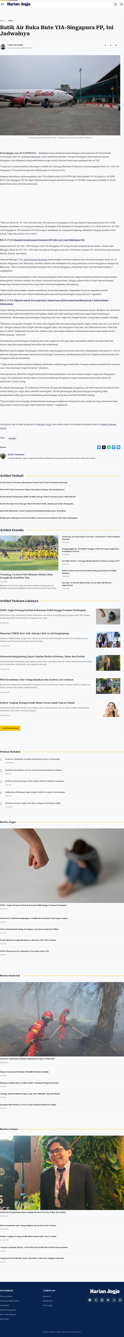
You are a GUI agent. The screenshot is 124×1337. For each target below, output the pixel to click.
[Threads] (114, 1300)
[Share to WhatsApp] (109, 447)
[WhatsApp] (120, 1300)
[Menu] (2, 4)
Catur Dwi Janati (15, 45)
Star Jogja (47, 1305)
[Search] (115, 4)
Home (2, 21)
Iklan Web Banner (8, 1314)
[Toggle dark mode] (121, 4)
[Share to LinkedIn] (113, 447)
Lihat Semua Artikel (10, 728)
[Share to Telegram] (118, 447)
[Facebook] (89, 1300)
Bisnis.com (47, 1301)
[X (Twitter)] (95, 1300)
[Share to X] (104, 447)
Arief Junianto (16, 454)
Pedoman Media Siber (9, 1301)
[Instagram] (102, 1300)
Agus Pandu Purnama (35, 259)
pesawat (12, 438)
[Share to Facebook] (99, 447)
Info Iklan (4, 1319)
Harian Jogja (44, 424)
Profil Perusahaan (8, 1310)
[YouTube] (108, 1300)
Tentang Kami (6, 1296)
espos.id (46, 1296)
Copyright (4, 1305)
